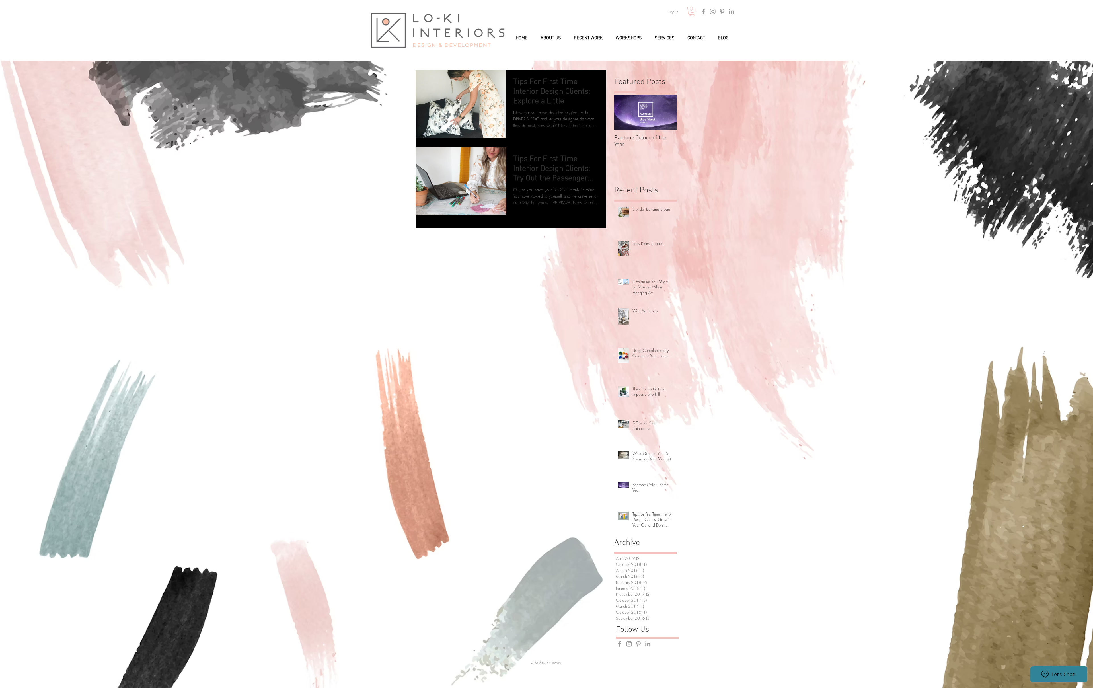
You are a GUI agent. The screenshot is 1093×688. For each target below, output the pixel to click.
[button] (691, 11)
